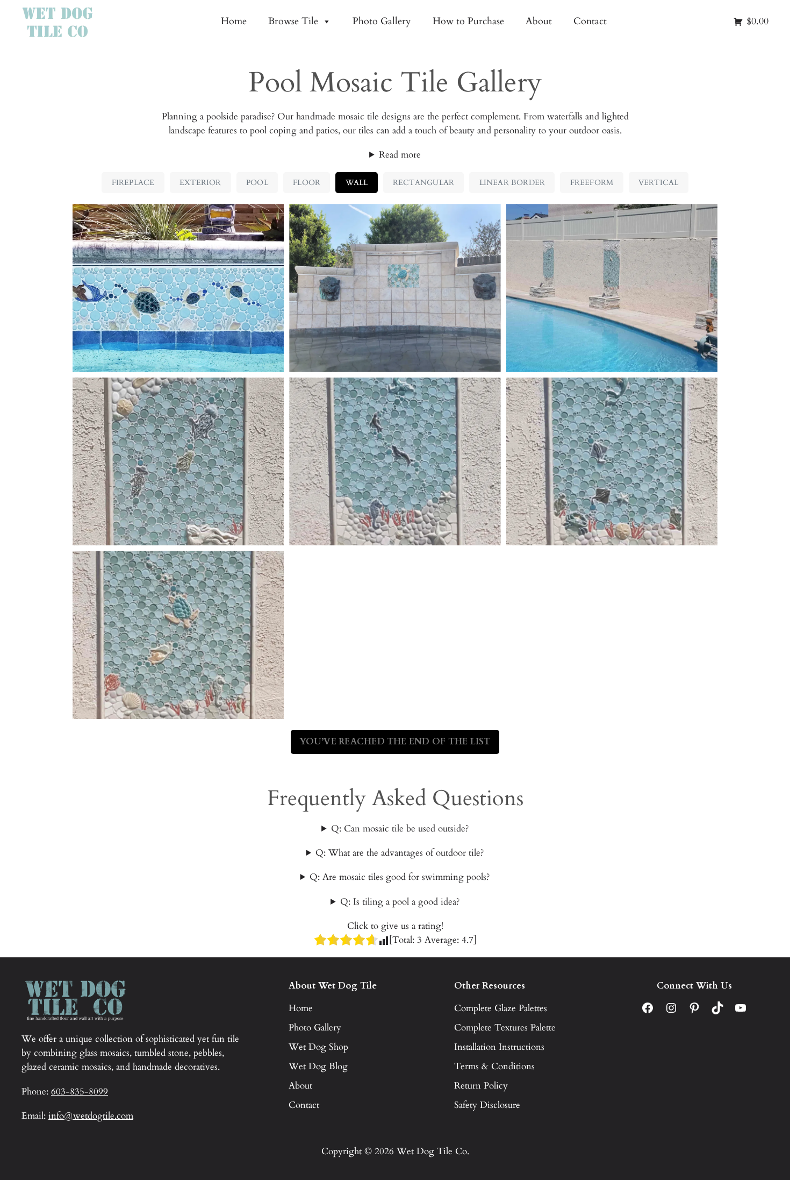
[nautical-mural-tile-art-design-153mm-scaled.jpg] (178, 635)
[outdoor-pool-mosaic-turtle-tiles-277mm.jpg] (394, 288)
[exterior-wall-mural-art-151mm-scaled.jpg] (394, 462)
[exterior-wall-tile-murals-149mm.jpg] (611, 288)
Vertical (658, 182)
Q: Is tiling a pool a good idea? (399, 901)
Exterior (200, 182)
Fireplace (133, 182)
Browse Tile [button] (293, 21)
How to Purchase (468, 21)
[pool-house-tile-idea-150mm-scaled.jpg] (178, 462)
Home (234, 21)
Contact (590, 21)
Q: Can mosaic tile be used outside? (400, 828)
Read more (400, 154)
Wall (357, 182)
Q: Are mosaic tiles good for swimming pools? (400, 877)
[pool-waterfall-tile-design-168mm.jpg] (178, 288)
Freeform (592, 182)
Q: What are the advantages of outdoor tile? (399, 853)
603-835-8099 (79, 1091)
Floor (306, 182)
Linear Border (512, 182)
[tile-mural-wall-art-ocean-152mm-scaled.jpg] (611, 462)
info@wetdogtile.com (90, 1116)
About (539, 21)
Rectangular (423, 182)
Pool (257, 182)
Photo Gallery (382, 21)
